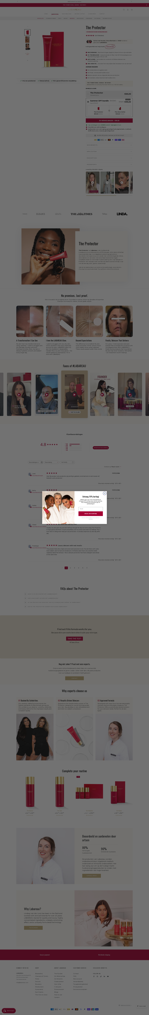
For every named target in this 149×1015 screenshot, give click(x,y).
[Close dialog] (104, 493)
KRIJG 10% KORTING (91, 513)
